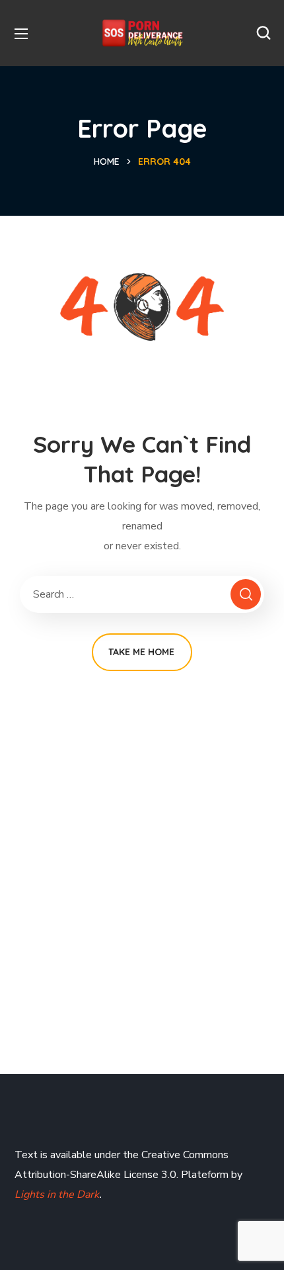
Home (107, 161)
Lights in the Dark (57, 1194)
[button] (263, 33)
